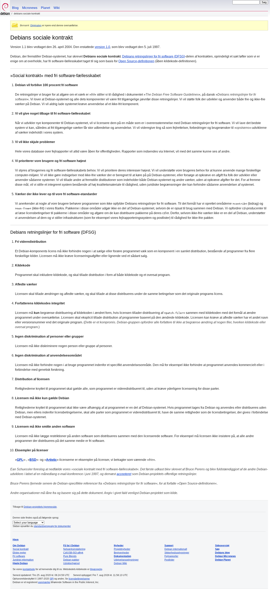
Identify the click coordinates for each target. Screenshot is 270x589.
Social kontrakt (20, 549)
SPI (52, 578)
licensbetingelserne (79, 578)
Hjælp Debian (20, 563)
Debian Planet (223, 559)
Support (168, 545)
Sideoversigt (222, 545)
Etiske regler (19, 552)
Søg (217, 549)
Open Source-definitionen (136, 61)
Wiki (57, 7)
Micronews (29, 7)
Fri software (19, 556)
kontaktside (29, 569)
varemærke (44, 582)
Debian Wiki (120, 563)
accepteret (124, 474)
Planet (45, 7)
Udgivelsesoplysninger (126, 559)
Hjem (16, 539)
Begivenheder (121, 552)
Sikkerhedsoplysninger (176, 552)
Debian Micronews (225, 556)
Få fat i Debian (71, 545)
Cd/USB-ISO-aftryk (73, 552)
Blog (15, 7)
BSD (32, 459)
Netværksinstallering (74, 549)
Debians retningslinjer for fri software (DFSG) (153, 56)
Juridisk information (23, 559)
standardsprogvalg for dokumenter (52, 526)
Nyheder (119, 545)
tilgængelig (96, 569)
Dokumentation (122, 556)
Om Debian (19, 545)
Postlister (169, 559)
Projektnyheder (122, 549)
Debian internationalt (175, 549)
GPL (20, 459)
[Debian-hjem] (5, 8)
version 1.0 (102, 47)
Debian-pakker (71, 559)
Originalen (36, 25)
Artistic (51, 459)
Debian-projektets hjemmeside (40, 506)
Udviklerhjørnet (71, 563)
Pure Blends (69, 556)
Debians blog (222, 552)
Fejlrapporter (171, 556)
